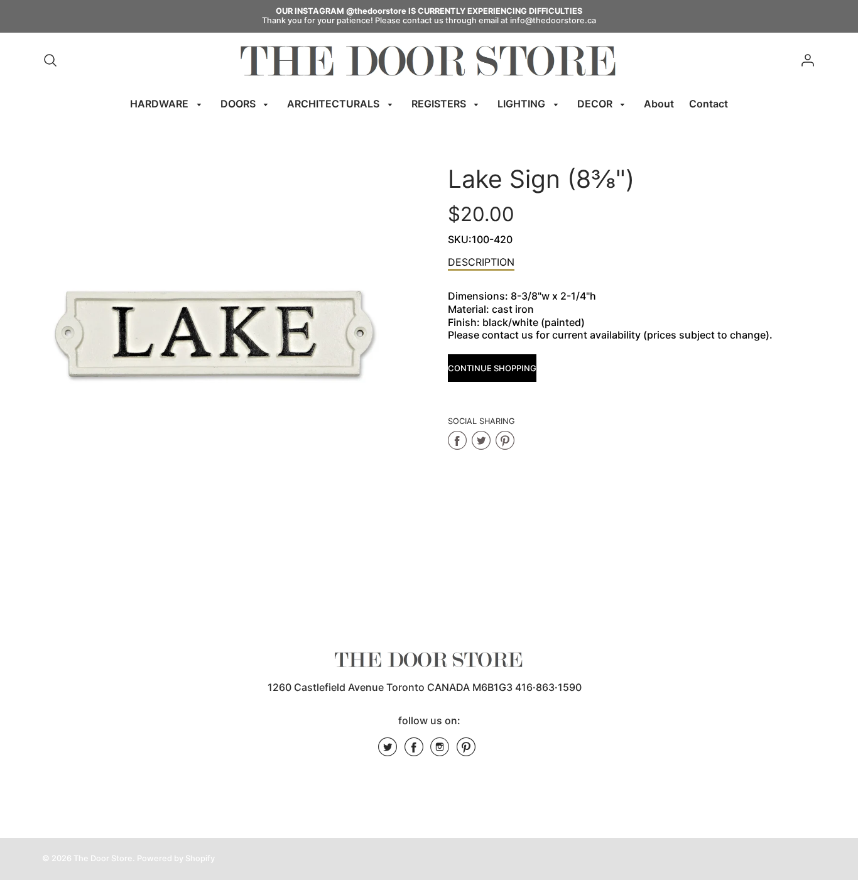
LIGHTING (522, 103)
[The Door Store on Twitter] (387, 751)
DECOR (596, 103)
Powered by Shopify (176, 858)
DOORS (239, 103)
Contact (708, 103)
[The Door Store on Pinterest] (466, 751)
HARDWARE (160, 103)
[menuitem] (168, 104)
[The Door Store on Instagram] (439, 751)
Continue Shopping (492, 368)
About (659, 103)
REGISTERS (440, 103)
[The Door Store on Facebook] (414, 751)
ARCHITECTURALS (334, 103)
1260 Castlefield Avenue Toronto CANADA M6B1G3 (390, 687)
